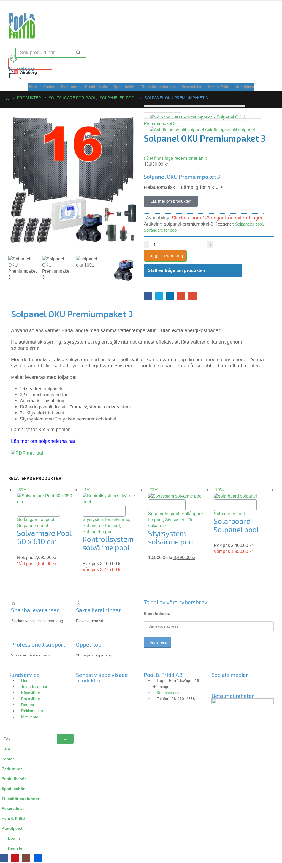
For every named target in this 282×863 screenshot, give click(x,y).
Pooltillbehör (96, 87)
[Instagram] (233, 684)
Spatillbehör (124, 87)
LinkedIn (170, 296)
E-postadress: (157, 613)
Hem (33, 87)
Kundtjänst (245, 87)
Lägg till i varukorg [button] (38, 510)
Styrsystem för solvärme (106, 519)
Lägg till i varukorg (165, 255)
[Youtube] (248, 684)
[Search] (78, 52)
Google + (181, 296)
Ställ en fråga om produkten (176, 270)
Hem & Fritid (218, 87)
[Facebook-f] (218, 684)
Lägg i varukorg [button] (167, 505)
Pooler (49, 87)
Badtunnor (70, 87)
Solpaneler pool (249, 224)
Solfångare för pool (160, 230)
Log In (14, 838)
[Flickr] (263, 684)
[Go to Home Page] (7, 98)
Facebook (148, 296)
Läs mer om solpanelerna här (43, 441)
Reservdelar (191, 87)
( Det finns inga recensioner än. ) (175, 158)
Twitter (159, 296)
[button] (3, 730)
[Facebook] (4, 858)
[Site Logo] (22, 25)
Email (192, 296)
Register (16, 848)
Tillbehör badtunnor (158, 87)
